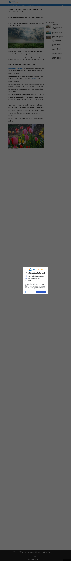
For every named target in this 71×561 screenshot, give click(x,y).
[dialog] (35, 280)
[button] (35, 280)
